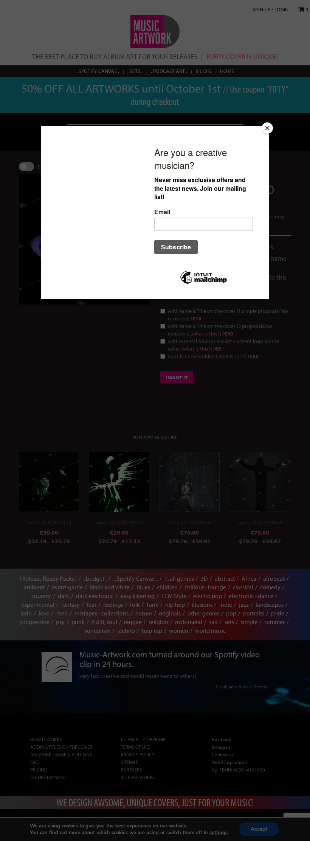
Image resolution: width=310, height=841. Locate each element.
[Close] (267, 128)
